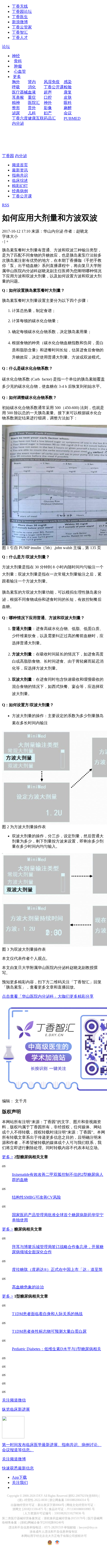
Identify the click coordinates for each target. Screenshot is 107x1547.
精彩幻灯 (20, 186)
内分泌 (18, 123)
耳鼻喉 (18, 97)
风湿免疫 (52, 82)
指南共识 (20, 175)
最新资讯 (20, 170)
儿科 (32, 113)
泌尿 (16, 113)
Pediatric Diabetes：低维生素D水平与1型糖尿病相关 (56, 1349)
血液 (32, 92)
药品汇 (50, 118)
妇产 (48, 113)
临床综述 (20, 180)
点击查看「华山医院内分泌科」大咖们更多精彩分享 (48, 996)
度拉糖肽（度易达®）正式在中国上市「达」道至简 (57, 1269)
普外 (32, 108)
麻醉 (68, 108)
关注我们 (20, 1482)
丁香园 (8, 156)
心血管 (20, 71)
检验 (68, 87)
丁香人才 (20, 37)
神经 (16, 56)
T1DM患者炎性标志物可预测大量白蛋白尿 (49, 1331)
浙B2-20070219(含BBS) (83, 1496)
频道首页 (20, 165)
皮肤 (68, 97)
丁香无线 (20, 6)
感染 (68, 82)
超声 (48, 92)
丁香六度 (20, 118)
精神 (16, 102)
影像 (48, 108)
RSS (5, 205)
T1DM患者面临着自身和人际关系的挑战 (47, 1314)
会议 (68, 113)
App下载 (19, 1477)
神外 (48, 102)
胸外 (16, 82)
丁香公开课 (54, 87)
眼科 (68, 102)
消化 (32, 87)
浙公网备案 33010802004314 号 (69, 1500)
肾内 (32, 82)
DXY (39, 1496)
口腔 (48, 97)
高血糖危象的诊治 (28, 1287)
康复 (68, 92)
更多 (17, 76)
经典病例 (20, 191)
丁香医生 (20, 17)
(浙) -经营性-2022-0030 (32, 1500)
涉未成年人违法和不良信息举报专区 (53, 1531)
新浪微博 (20, 22)
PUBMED (72, 118)
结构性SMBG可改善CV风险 (36, 1197)
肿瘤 (18, 66)
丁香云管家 (22, 27)
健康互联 (36, 118)
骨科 (18, 61)
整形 (16, 108)
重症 (32, 97)
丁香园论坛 (22, 11)
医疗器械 (20, 92)
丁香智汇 (20, 32)
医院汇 (34, 102)
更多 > (7, 1157)
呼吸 (16, 87)
